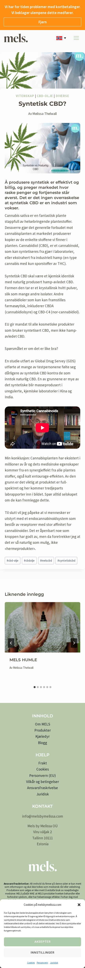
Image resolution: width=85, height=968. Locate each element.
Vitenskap (25, 96)
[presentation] (42, 627)
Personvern (42, 962)
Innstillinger (42, 952)
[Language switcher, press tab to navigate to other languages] (61, 38)
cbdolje (29, 560)
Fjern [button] (42, 22)
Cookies (31, 962)
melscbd (46, 560)
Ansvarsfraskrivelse (42, 787)
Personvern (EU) (42, 775)
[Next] (74, 643)
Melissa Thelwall (44, 113)
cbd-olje (12, 560)
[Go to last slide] (11, 643)
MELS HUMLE (23, 659)
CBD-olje (45, 96)
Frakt (42, 763)
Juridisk (54, 962)
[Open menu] (76, 38)
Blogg (42, 742)
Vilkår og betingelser (42, 781)
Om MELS (42, 724)
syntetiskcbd (66, 560)
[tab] (35, 687)
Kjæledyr (42, 736)
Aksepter (42, 942)
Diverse (62, 96)
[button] (79, 905)
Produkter (42, 730)
